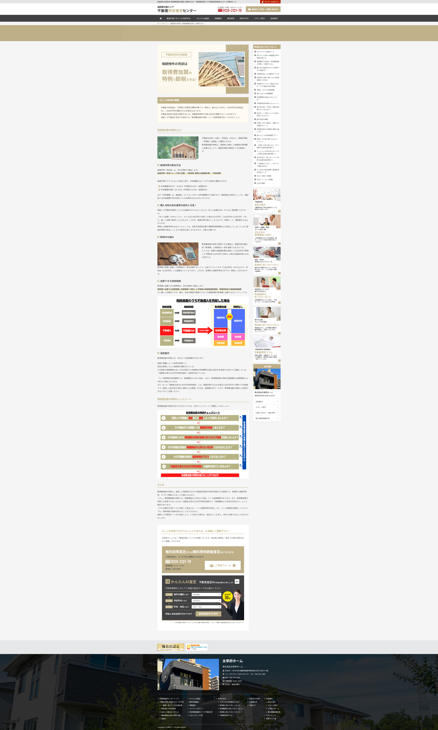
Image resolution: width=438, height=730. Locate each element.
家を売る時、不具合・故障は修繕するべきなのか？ (268, 108)
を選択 (181, 594)
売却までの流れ (254, 699)
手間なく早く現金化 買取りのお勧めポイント (268, 124)
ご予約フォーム (223, 565)
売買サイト (270, 719)
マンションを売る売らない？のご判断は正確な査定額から (268, 152)
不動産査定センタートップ (169, 699)
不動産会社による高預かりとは (268, 74)
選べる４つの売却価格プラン (267, 135)
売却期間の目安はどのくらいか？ (267, 98)
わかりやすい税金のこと (265, 52)
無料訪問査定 (194, 702)
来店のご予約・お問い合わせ (265, 9)
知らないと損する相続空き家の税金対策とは (268, 56)
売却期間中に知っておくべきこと (232, 708)
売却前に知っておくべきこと (230, 705)
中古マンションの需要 (265, 179)
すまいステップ (195, 715)
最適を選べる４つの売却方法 (178, 18)
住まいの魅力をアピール (170, 712)
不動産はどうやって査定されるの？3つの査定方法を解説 (268, 84)
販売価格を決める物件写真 (171, 715)
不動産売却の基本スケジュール (268, 103)
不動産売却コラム (226, 715)
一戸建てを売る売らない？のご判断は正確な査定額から (268, 146)
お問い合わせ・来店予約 (265, 412)
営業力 (163, 719)
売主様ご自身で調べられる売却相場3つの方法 (268, 78)
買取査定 (192, 705)
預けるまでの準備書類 (265, 93)
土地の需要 (261, 183)
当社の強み (272, 702)
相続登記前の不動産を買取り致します (268, 130)
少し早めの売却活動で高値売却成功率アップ (268, 171)
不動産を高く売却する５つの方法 (172, 702)
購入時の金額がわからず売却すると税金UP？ (268, 68)
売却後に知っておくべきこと (230, 712)
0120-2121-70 (181, 561)
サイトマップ (271, 715)
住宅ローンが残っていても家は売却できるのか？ (268, 114)
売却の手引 (244, 18)
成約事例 (230, 18)
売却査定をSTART (208, 613)
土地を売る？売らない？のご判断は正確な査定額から (268, 158)
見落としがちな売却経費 (265, 90)
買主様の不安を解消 (168, 708)
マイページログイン (272, 2)
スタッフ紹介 (259, 18)
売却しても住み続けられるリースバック (268, 140)
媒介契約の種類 (262, 119)
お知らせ (252, 705)
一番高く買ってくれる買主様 (171, 705)
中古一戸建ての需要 (264, 176)
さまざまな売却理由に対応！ (230, 702)
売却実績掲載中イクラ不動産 (199, 712)
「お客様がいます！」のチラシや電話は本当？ (268, 164)
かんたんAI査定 (203, 18)
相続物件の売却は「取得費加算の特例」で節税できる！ (268, 62)
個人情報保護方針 (263, 418)
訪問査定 (218, 18)
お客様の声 (253, 702)
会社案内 (274, 18)
